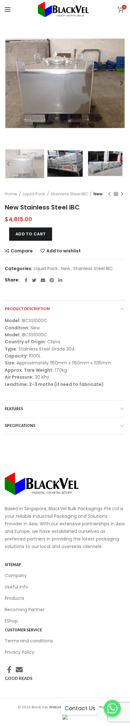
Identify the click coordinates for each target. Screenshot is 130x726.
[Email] (42, 280)
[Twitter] (34, 280)
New (98, 194)
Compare (22, 251)
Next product (122, 194)
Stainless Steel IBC (69, 194)
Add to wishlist (63, 251)
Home (11, 194)
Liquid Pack (34, 194)
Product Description (27, 309)
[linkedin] (60, 280)
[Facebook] (26, 280)
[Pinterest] (51, 280)
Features (14, 409)
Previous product (109, 194)
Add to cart (30, 234)
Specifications (20, 425)
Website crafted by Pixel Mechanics (80, 707)
